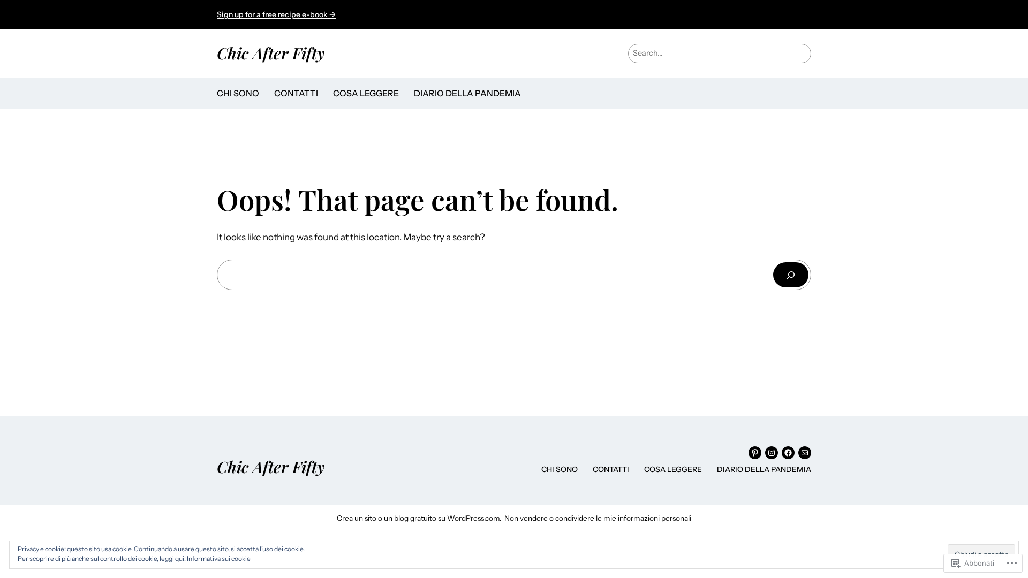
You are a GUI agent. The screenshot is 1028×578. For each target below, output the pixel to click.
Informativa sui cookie (219, 558)
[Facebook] (788, 452)
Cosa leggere (366, 93)
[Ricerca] (790, 274)
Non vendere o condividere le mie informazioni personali (597, 518)
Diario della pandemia (467, 93)
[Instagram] (771, 452)
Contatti (296, 93)
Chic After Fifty (270, 52)
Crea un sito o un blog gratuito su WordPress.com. (419, 518)
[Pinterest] (755, 452)
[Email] (804, 452)
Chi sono (238, 93)
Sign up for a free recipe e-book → (276, 14)
